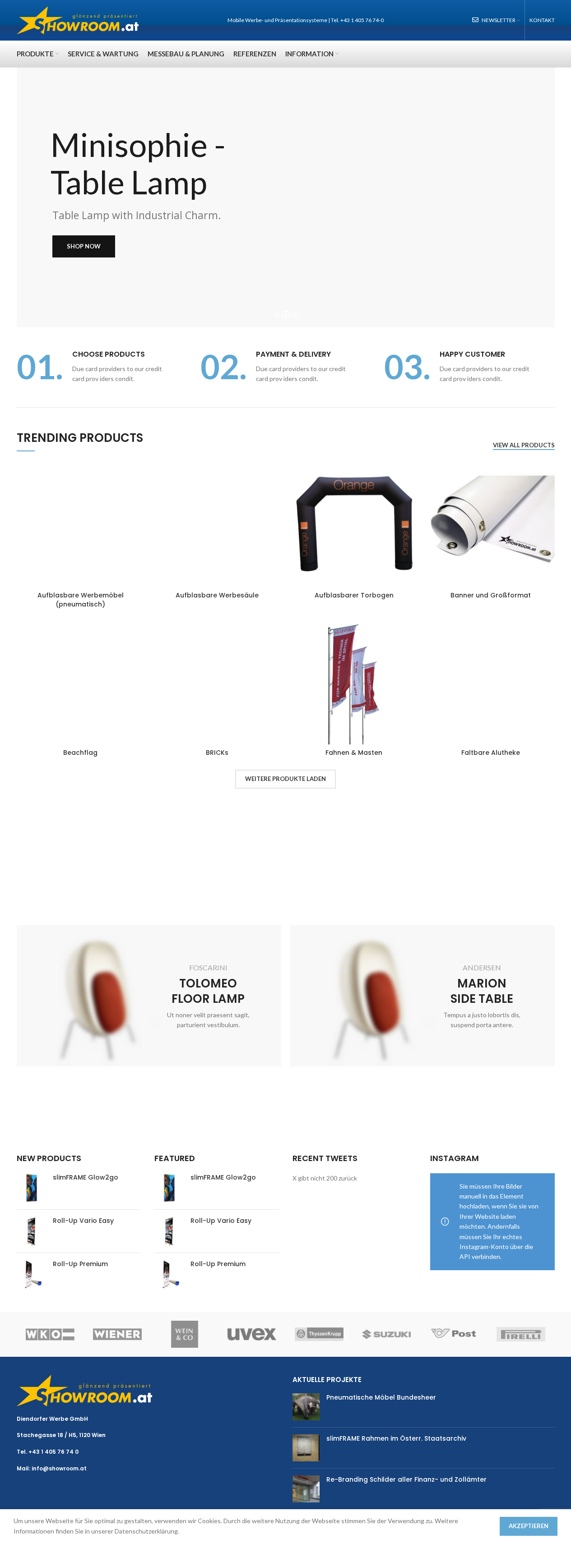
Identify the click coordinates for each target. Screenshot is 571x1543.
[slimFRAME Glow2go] (31, 1188)
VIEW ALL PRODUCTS (524, 445)
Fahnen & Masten (353, 752)
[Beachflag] (80, 680)
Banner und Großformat (490, 595)
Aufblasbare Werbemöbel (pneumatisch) (80, 600)
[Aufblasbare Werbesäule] (217, 523)
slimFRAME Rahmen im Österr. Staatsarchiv (396, 1438)
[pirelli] (521, 1334)
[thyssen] (319, 1334)
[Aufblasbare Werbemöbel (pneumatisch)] (80, 523)
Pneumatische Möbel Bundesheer (381, 1397)
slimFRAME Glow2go (85, 1177)
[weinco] (184, 1334)
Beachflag (80, 752)
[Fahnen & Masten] (354, 680)
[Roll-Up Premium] (31, 1274)
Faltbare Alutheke (490, 752)
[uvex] (252, 1334)
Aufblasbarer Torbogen (354, 595)
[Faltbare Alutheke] (491, 680)
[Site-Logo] (78, 19)
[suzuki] (386, 1334)
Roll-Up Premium (80, 1264)
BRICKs (217, 752)
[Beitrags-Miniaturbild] (306, 1406)
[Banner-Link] (149, 995)
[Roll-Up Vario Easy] (31, 1231)
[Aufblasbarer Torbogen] (354, 523)
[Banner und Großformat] (491, 523)
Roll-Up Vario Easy (83, 1221)
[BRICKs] (217, 680)
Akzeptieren (528, 1525)
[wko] (50, 1334)
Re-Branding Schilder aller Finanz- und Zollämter (406, 1479)
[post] (453, 1334)
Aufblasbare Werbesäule (217, 595)
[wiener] (117, 1334)
